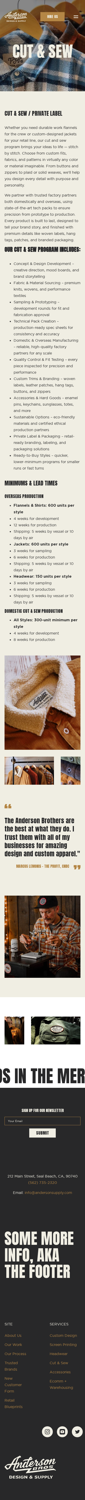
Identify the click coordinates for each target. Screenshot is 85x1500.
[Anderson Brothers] (16, 16)
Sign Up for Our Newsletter (43, 1110)
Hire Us (52, 16)
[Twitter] (77, 1436)
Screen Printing (63, 1344)
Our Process (15, 1353)
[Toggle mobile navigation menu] (75, 16)
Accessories (60, 1372)
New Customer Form (13, 1384)
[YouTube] (62, 1436)
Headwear (59, 1353)
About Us (13, 1335)
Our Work (13, 1344)
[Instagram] (47, 1436)
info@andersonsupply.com (48, 1192)
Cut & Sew (59, 1363)
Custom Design (63, 1335)
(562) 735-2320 (42, 1182)
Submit (42, 1133)
